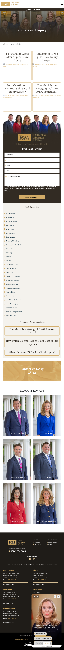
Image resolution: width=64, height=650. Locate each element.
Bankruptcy (10, 217)
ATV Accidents (10, 213)
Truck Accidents (11, 308)
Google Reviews (30, 565)
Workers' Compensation (14, 312)
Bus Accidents (10, 233)
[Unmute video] (34, 596)
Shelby (35, 570)
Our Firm (37, 542)
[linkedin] (34, 558)
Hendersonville (9, 609)
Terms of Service (30, 639)
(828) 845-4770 (12, 618)
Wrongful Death (11, 316)
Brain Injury (10, 225)
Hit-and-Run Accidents (13, 276)
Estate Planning (11, 268)
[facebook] (30, 558)
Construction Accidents (14, 245)
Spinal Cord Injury (12, 304)
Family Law (9, 272)
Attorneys (37, 544)
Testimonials (52, 542)
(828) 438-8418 (12, 599)
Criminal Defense (11, 249)
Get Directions (8, 584)
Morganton (7, 589)
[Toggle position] (55, 596)
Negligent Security (12, 284)
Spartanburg (38, 589)
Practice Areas (53, 540)
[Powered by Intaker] (49, 646)
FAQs (7, 44)
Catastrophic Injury (12, 241)
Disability (9, 253)
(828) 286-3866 (12, 580)
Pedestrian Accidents (13, 288)
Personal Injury (11, 292)
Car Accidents (10, 237)
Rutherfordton (8, 570)
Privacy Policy (19, 639)
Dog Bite (8, 261)
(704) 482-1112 (42, 580)
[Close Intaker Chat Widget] (58, 596)
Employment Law (12, 265)
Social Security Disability (14, 300)
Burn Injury (10, 229)
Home (36, 540)
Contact (51, 544)
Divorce (8, 257)
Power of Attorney (12, 296)
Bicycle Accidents (11, 221)
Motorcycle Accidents (13, 280)
